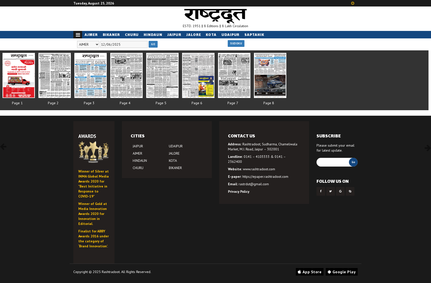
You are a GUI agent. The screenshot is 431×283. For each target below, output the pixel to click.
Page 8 (268, 103)
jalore (193, 35)
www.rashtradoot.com (259, 169)
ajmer (91, 35)
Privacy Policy (238, 191)
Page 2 (53, 103)
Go (153, 44)
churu (132, 35)
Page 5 (161, 103)
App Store (312, 271)
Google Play (344, 271)
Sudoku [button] (236, 43)
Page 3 (89, 103)
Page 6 (197, 103)
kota (211, 35)
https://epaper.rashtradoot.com (265, 176)
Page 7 (232, 103)
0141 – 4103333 (257, 156)
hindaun (153, 35)
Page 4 (125, 103)
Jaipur (174, 35)
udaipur (230, 35)
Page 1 (17, 103)
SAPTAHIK (254, 35)
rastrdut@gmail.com (254, 184)
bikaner (111, 35)
